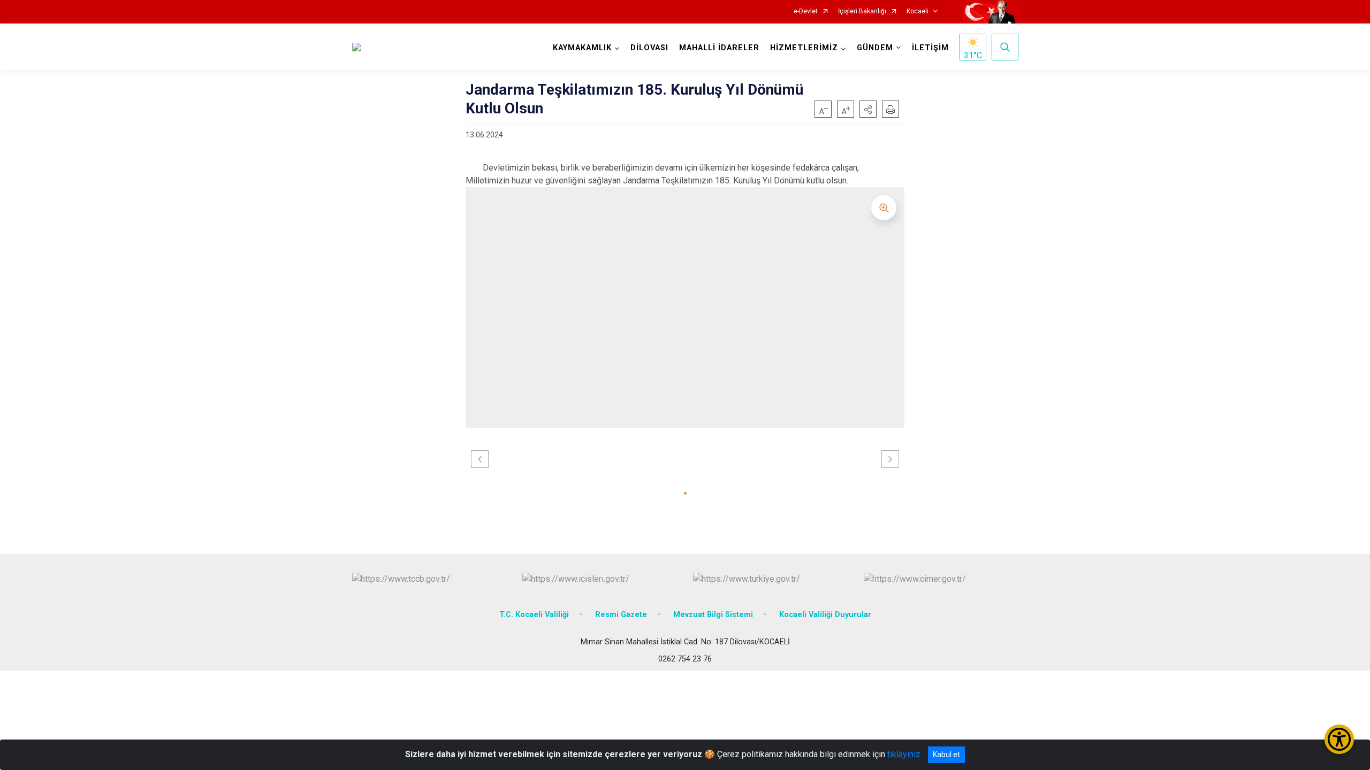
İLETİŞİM (930, 47)
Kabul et (946, 754)
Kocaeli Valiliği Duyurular (825, 614)
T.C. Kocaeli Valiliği (534, 614)
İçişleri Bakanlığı (862, 11)
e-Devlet (806, 11)
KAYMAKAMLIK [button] (582, 47)
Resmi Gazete (621, 614)
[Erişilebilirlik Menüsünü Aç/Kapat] (1339, 739)
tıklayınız (903, 754)
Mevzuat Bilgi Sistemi (713, 614)
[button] (868, 109)
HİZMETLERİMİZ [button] (804, 47)
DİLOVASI (649, 47)
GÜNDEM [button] (875, 47)
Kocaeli (917, 11)
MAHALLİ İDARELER (719, 47)
